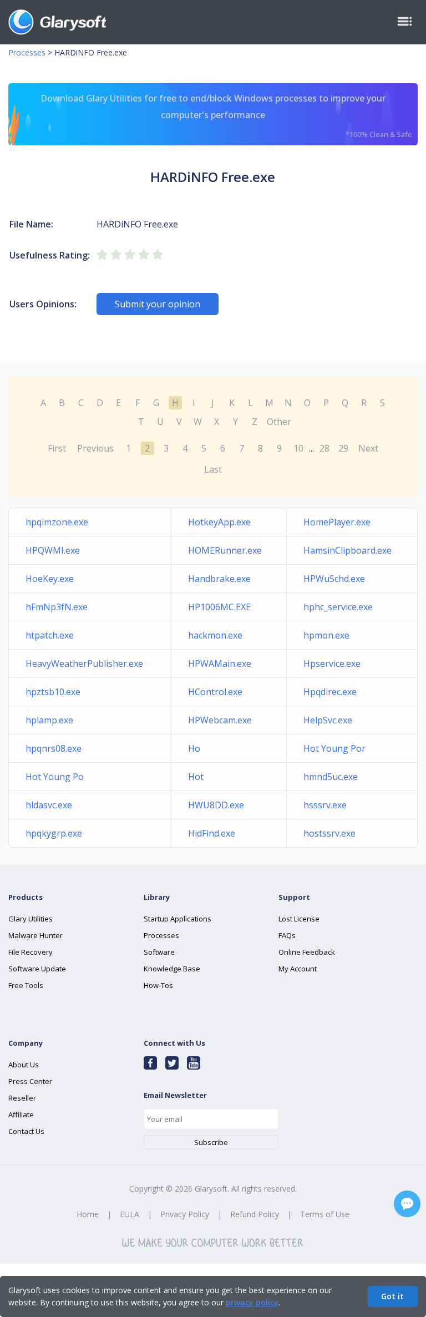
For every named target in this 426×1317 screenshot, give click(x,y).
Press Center (30, 1081)
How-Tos (158, 985)
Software (159, 952)
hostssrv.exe (329, 833)
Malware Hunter (35, 935)
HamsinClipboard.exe (347, 550)
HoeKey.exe (50, 579)
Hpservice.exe (332, 663)
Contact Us (26, 1131)
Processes (26, 52)
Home (88, 1214)
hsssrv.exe (325, 805)
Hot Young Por (334, 748)
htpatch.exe (50, 635)
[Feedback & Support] (407, 1204)
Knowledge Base (172, 969)
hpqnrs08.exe (54, 748)
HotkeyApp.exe (219, 522)
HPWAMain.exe (219, 663)
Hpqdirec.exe (330, 692)
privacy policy (252, 1302)
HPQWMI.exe (53, 550)
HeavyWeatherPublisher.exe (84, 663)
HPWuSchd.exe (334, 579)
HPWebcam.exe (220, 720)
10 (298, 448)
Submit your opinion (157, 304)
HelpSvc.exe (327, 720)
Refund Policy (254, 1214)
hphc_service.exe (338, 607)
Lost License (299, 919)
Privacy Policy (184, 1214)
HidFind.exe (211, 833)
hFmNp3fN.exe (57, 607)
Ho (194, 748)
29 (343, 448)
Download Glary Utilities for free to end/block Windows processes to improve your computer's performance (226, 115)
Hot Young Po (55, 777)
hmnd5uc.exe (330, 777)
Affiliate (21, 1115)
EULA (129, 1214)
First (57, 448)
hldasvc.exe (49, 805)
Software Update (37, 969)
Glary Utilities (30, 919)
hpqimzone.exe (57, 522)
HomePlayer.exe (337, 522)
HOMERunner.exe (225, 550)
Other (279, 422)
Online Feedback (306, 952)
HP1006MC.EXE (219, 607)
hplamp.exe (49, 720)
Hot (196, 777)
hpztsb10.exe (53, 692)
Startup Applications (177, 919)
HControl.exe (215, 692)
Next (368, 448)
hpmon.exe (326, 635)
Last (213, 469)
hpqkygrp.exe (54, 833)
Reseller (22, 1098)
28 (324, 448)
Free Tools (25, 985)
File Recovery (30, 952)
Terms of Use (324, 1214)
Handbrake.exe (219, 579)
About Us (23, 1065)
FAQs (287, 935)
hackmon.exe (215, 635)
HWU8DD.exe (216, 805)
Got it (392, 1296)
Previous (95, 448)
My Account (297, 969)
